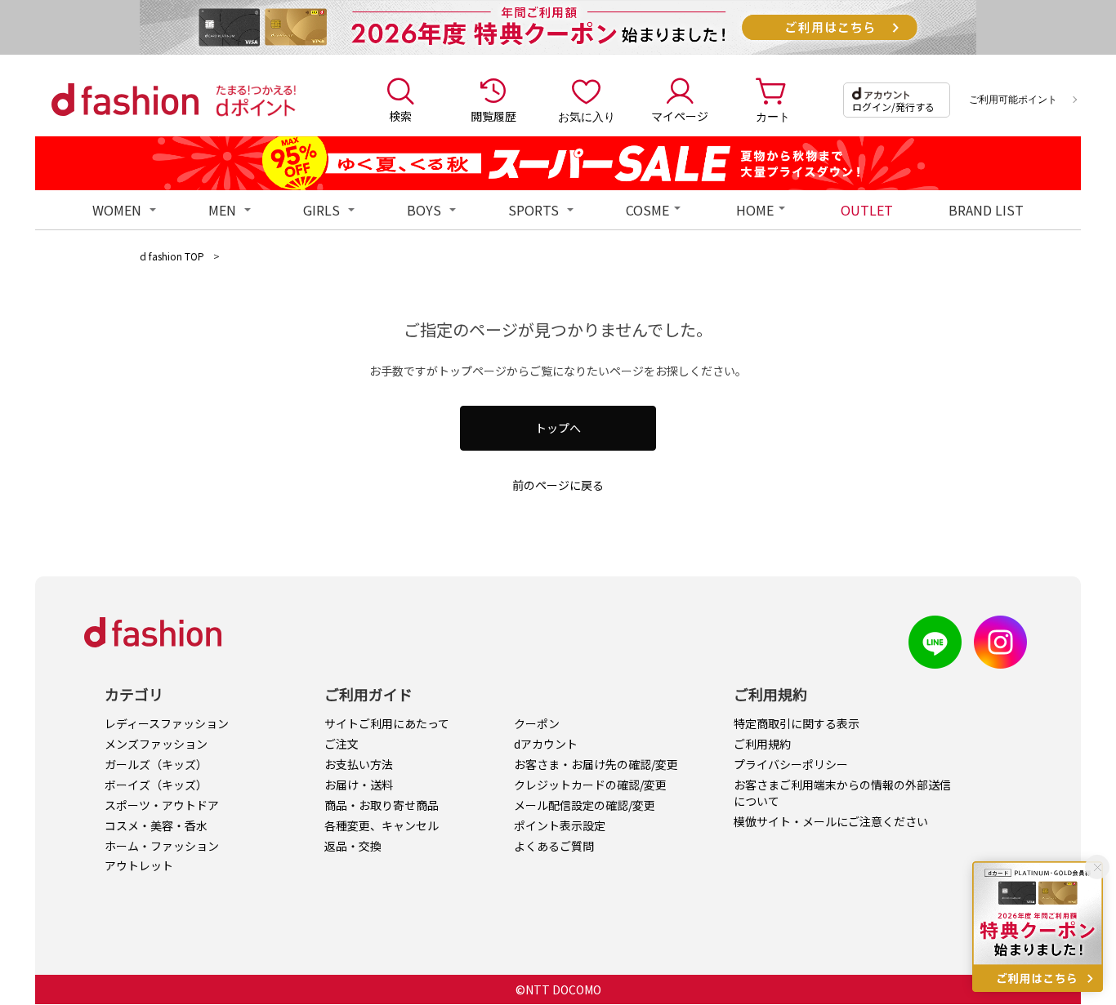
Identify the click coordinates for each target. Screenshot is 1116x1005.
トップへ (558, 428)
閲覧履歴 (493, 116)
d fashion (125, 99)
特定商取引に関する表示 (796, 723)
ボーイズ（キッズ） (156, 784)
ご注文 (341, 744)
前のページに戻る (558, 485)
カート (773, 116)
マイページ (679, 116)
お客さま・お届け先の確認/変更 (596, 764)
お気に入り (586, 116)
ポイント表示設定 (559, 825)
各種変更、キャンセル (381, 825)
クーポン (537, 723)
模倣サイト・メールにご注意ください (831, 821)
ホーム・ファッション (162, 846)
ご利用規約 (762, 744)
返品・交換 (353, 846)
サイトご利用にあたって (386, 723)
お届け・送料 (358, 784)
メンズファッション (156, 744)
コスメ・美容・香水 (156, 825)
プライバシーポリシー (791, 764)
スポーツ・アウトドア (162, 805)
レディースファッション (167, 723)
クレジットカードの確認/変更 (590, 784)
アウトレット (139, 865)
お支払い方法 (358, 764)
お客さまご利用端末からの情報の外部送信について (842, 792)
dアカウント (546, 744)
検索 (400, 116)
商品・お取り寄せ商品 (381, 805)
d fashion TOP (172, 256)
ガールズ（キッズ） (156, 764)
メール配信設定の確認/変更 (584, 805)
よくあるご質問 (554, 846)
